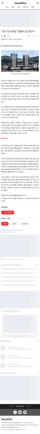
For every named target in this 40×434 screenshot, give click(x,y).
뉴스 (7, 7)
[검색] (38, 3)
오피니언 (25, 7)
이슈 (18, 7)
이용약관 (29, 406)
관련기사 (3, 138)
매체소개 (11, 406)
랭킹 (12, 7)
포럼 (32, 7)
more (7, 138)
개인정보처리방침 (20, 406)
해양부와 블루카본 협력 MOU (12, 46)
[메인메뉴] (2, 3)
